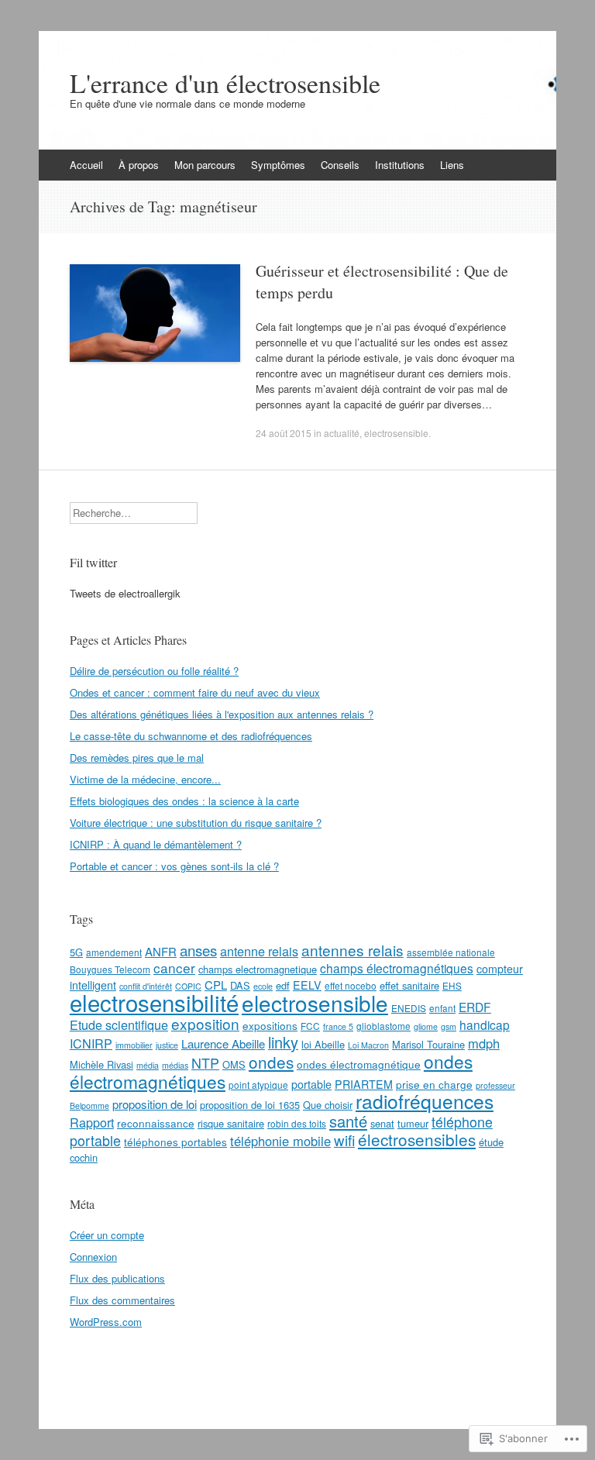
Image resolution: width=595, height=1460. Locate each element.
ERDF (475, 1006)
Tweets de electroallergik (125, 593)
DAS (240, 985)
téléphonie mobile (280, 1140)
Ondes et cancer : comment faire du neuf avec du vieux (195, 692)
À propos (139, 164)
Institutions (400, 164)
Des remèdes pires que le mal (137, 757)
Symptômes (278, 164)
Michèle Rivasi (101, 1064)
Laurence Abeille (223, 1043)
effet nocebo (351, 985)
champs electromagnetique (257, 969)
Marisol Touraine (428, 1044)
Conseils (340, 164)
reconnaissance (155, 1123)
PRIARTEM (364, 1084)
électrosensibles (417, 1139)
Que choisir (328, 1104)
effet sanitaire (409, 985)
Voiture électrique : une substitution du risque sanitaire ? (196, 822)
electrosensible (396, 432)
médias (175, 1065)
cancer (174, 967)
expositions (270, 1025)
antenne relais (259, 951)
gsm (448, 1026)
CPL (216, 984)
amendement (114, 952)
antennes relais (352, 949)
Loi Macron (368, 1045)
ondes (271, 1061)
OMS (234, 1064)
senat (382, 1123)
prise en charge (434, 1084)
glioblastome (383, 1025)
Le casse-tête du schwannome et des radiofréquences (191, 735)
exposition (205, 1023)
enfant (442, 1007)
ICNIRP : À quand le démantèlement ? (156, 844)
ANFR (161, 951)
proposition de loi (154, 1104)
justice (167, 1045)
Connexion (93, 1256)
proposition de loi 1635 (250, 1104)
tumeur (412, 1123)
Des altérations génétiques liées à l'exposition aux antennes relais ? (221, 714)
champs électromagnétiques (396, 967)
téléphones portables (175, 1141)
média (147, 1065)
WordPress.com (106, 1321)
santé (348, 1121)
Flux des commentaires (122, 1300)
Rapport (92, 1122)
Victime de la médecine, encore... (145, 779)
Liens (452, 164)
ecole (263, 986)
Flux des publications (117, 1278)
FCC (310, 1025)
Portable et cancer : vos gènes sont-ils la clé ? (174, 866)
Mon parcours (205, 164)
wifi (344, 1139)
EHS (452, 985)
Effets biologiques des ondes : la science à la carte (184, 801)
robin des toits (296, 1123)
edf (283, 985)
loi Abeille (323, 1044)
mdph (484, 1043)
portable (311, 1084)
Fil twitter (93, 562)
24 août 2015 (283, 432)
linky (283, 1042)
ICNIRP (91, 1043)
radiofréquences (425, 1100)
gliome (426, 1026)
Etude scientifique (119, 1024)
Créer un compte (107, 1235)
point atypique (258, 1084)
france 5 (338, 1026)
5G (76, 952)
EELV (307, 985)
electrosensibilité (154, 1002)
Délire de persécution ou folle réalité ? (154, 670)
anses (198, 949)
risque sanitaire (231, 1123)
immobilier (134, 1045)
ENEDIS (408, 1007)
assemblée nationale (451, 952)
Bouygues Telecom (110, 969)
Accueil (86, 164)
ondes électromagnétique (359, 1064)
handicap (484, 1024)
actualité (341, 432)
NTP (205, 1062)
